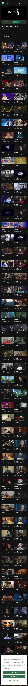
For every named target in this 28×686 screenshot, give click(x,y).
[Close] (25, 657)
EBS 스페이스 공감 (6, 26)
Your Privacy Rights (14, 680)
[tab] (6, 36)
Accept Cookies (14, 672)
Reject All (14, 676)
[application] (14, 13)
